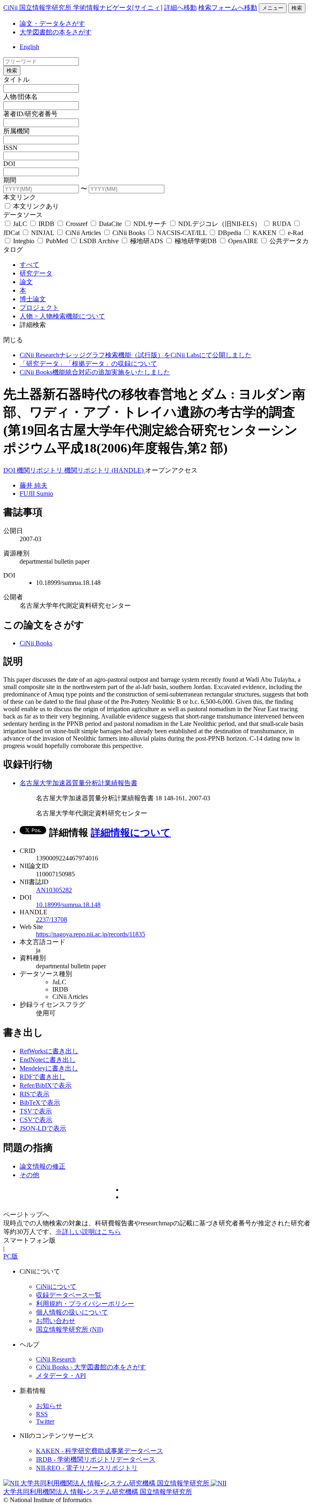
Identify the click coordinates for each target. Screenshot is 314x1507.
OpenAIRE (243, 240)
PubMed (57, 240)
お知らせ (49, 1405)
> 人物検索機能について (69, 316)
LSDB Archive (99, 240)
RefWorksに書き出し (49, 1051)
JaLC (20, 223)
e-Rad (294, 232)
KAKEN (264, 232)
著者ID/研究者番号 (30, 113)
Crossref (76, 223)
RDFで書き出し (42, 1076)
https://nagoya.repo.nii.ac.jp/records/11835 (90, 934)
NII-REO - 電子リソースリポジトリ (87, 1467)
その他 (29, 1174)
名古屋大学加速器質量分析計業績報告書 (78, 782)
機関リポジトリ (40, 470)
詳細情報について (131, 832)
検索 (297, 8)
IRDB (46, 223)
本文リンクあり (35, 206)
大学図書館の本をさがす (56, 32)
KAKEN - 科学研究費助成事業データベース (99, 1450)
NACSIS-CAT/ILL (181, 232)
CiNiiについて (56, 1286)
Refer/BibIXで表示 (46, 1085)
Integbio (23, 240)
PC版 (10, 1256)
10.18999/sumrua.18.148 (68, 904)
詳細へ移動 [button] (180, 7)
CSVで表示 (36, 1119)
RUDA (282, 223)
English (29, 46)
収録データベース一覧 (68, 1295)
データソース (23, 214)
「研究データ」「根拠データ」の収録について (88, 363)
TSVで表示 (36, 1111)
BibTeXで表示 (40, 1102)
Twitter (45, 1421)
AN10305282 (54, 890)
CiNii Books (129, 232)
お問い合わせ (55, 1320)
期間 (9, 180)
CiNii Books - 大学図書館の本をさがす (91, 1367)
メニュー (272, 8)
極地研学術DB (195, 240)
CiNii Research (56, 1359)
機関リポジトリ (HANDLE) (104, 470)
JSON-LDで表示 (43, 1128)
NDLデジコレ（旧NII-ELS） (219, 223)
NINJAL (42, 232)
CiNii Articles (83, 232)
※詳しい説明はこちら (88, 1231)
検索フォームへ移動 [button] (227, 7)
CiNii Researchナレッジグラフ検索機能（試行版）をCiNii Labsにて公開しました (135, 355)
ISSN (10, 147)
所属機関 (16, 131)
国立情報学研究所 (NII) (69, 1329)
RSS (42, 1414)
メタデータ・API (61, 1375)
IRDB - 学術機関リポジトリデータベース (95, 1459)
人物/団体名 (20, 96)
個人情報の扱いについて (72, 1312)
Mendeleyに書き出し (49, 1068)
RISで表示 (34, 1094)
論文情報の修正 (42, 1166)
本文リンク (19, 197)
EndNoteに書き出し (48, 1059)
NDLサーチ (150, 223)
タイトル (16, 79)
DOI (9, 163)
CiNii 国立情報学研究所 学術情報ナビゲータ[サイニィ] (82, 7)
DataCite (110, 223)
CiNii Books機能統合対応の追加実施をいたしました (95, 372)
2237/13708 (51, 919)
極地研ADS (146, 240)
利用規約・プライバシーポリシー (85, 1303)
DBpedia (229, 232)
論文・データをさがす (52, 23)
